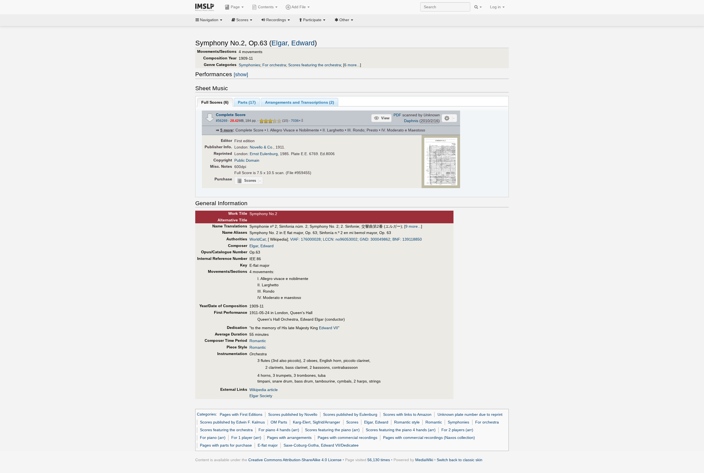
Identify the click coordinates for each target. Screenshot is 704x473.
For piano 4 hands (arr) (278, 430)
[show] (241, 74)
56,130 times (378, 460)
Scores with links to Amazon (407, 414)
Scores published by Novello (292, 414)
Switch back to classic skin (459, 460)
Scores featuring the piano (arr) (332, 430)
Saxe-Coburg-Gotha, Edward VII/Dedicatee (321, 445)
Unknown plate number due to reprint (470, 414)
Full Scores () (215, 102)
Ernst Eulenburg (264, 154)
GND (364, 239)
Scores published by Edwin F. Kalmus (232, 422)
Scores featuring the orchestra (314, 65)
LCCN (328, 239)
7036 (295, 121)
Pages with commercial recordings (347, 437)
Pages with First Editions (241, 414)
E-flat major (268, 445)
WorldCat (257, 239)
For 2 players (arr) (457, 430)
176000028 (311, 239)
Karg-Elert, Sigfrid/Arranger (316, 422)
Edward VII (328, 328)
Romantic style (407, 422)
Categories (206, 414)
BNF (396, 239)
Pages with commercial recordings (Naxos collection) (429, 437)
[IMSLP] (206, 7)
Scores (352, 422)
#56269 (221, 121)
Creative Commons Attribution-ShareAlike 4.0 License (295, 460)
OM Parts (279, 422)
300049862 (380, 239)
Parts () (247, 102)
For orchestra (274, 65)
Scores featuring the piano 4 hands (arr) (401, 430)
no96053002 (347, 239)
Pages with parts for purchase (226, 445)
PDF (397, 115)
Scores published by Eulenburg (350, 414)
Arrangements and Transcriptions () (299, 102)
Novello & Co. (261, 147)
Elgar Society (260, 396)
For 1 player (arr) (246, 437)
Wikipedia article (263, 389)
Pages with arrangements (289, 437)
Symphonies (249, 65)
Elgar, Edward (293, 43)
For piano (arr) (213, 437)
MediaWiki (424, 460)
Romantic (257, 341)
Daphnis (411, 121)
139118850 (412, 239)
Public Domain (246, 160)
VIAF (294, 239)
